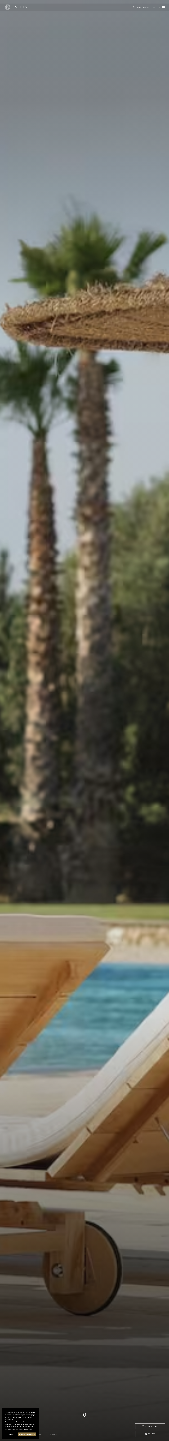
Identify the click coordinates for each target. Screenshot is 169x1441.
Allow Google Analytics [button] (27, 1434)
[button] (19, 1429)
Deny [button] (11, 1434)
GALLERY (151, 1434)
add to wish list (151, 1426)
